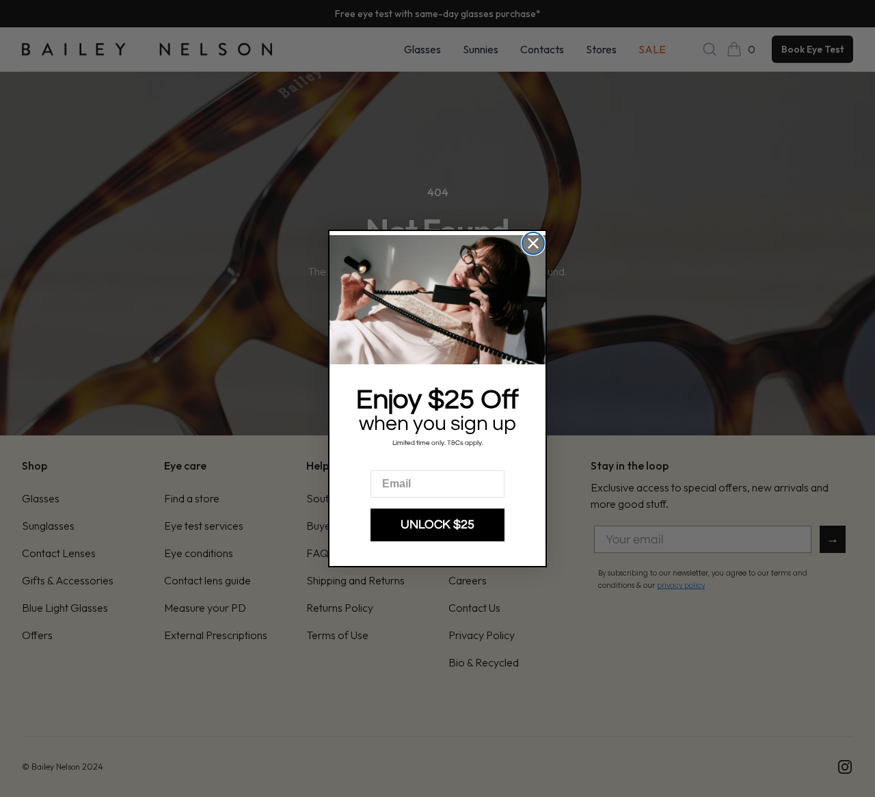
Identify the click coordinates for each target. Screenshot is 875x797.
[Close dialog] (533, 243)
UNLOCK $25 (437, 524)
